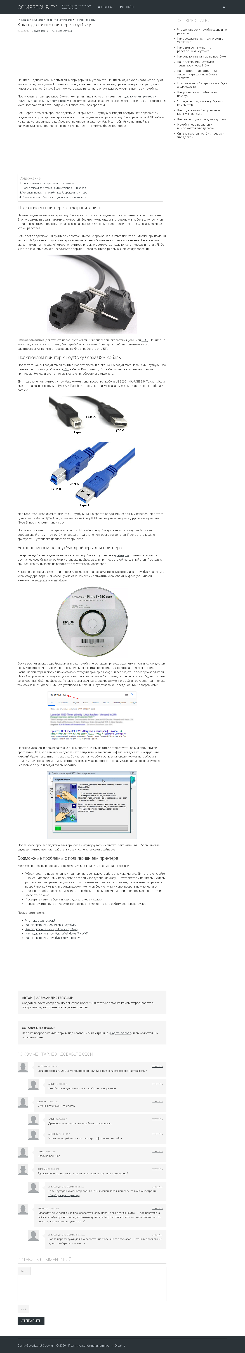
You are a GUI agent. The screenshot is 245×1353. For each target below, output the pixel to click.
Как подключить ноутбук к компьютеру (52, 938)
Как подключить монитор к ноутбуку (50, 925)
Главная (107, 7)
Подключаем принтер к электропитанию (48, 183)
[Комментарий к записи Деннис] (157, 1101)
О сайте (129, 7)
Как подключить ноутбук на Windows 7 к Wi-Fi (56, 933)
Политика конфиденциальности (90, 1345)
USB (66, 369)
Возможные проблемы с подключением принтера (54, 197)
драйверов (121, 555)
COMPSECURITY (37, 7)
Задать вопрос (120, 1033)
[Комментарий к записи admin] (157, 1084)
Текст (24, 1271)
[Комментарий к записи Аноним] (157, 1134)
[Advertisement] (92, 56)
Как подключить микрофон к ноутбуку (51, 929)
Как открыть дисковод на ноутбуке (201, 119)
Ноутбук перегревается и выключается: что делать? (195, 126)
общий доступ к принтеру (64, 1195)
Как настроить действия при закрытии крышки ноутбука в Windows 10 (197, 74)
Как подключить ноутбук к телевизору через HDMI (195, 63)
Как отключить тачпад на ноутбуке (201, 56)
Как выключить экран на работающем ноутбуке (194, 49)
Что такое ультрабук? (40, 920)
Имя (23, 1309)
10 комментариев (39, 31)
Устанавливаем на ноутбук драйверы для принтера (54, 192)
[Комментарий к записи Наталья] (157, 1066)
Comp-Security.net (30, 1345)
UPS (144, 340)
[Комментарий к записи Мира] (157, 1151)
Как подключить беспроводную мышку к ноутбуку (199, 112)
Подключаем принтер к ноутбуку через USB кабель (54, 188)
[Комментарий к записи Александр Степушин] (157, 1186)
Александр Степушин (62, 31)
